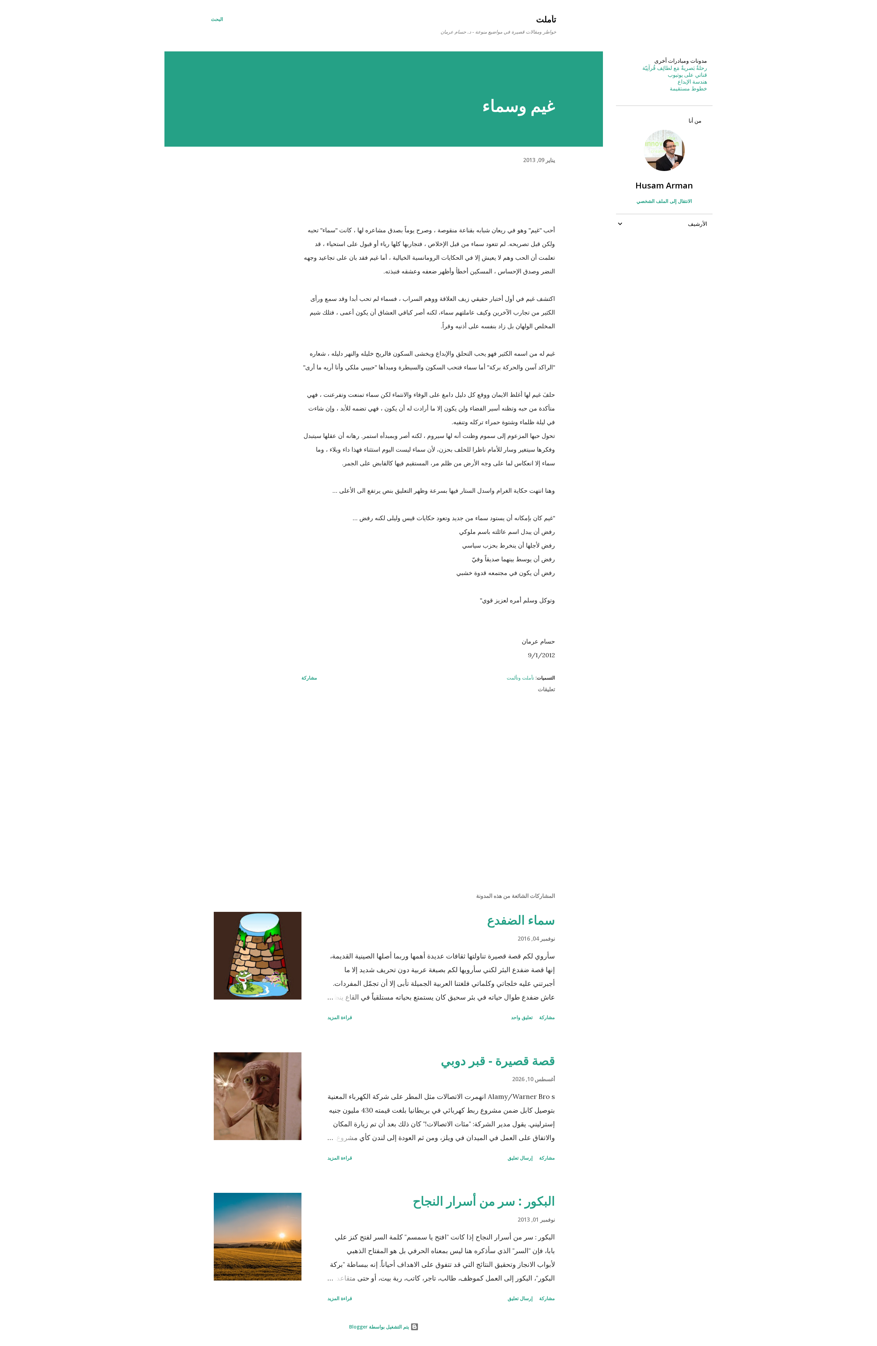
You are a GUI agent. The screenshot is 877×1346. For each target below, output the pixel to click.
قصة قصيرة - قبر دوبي (498, 1060)
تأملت (546, 19)
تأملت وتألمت (520, 677)
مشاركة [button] (309, 677)
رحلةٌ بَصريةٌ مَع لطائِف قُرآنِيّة (674, 67)
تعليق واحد (522, 1017)
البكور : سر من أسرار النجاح (484, 1200)
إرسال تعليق (520, 1157)
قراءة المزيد (340, 1017)
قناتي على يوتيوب (687, 74)
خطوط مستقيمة (688, 88)
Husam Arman (664, 185)
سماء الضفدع (521, 919)
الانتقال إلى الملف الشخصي (664, 201)
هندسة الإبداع (692, 81)
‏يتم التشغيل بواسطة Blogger (379, 1326)
